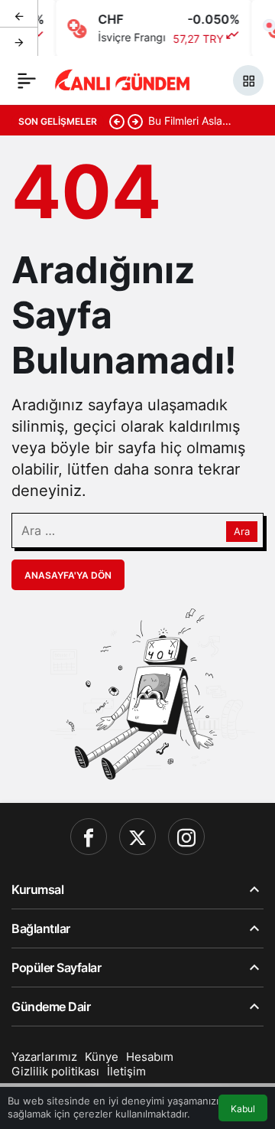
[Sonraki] (19, 41)
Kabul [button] (243, 1108)
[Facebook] (88, 836)
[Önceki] (19, 14)
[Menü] (26, 80)
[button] (248, 80)
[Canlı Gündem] (123, 78)
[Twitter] (137, 836)
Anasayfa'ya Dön (68, 575)
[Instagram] (186, 836)
